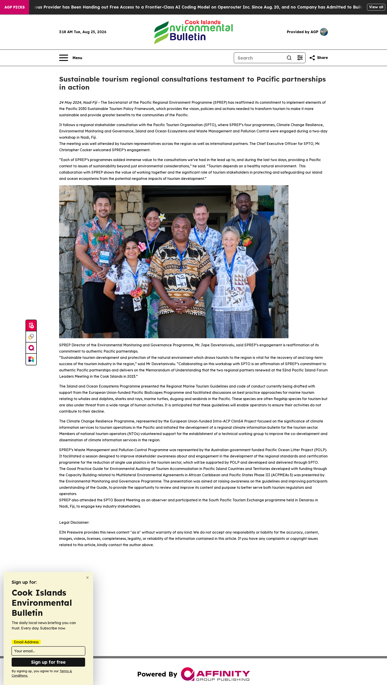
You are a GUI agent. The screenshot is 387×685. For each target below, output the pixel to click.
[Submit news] (31, 325)
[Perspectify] (31, 336)
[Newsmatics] (31, 359)
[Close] (87, 577)
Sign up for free (48, 662)
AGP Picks (14, 7)
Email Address (26, 642)
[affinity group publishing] (31, 348)
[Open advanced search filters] (300, 58)
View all (376, 7)
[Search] (289, 58)
